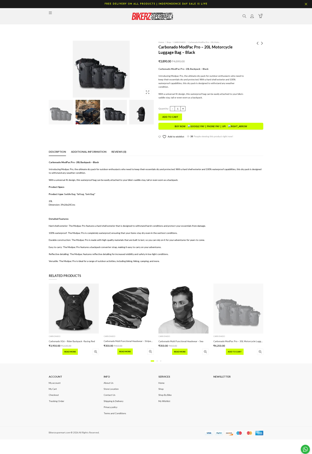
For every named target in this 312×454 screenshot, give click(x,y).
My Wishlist (164, 401)
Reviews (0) (118, 151)
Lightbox (147, 92)
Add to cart (170, 116)
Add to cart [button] (235, 351)
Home (161, 42)
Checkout (54, 395)
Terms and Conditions (115, 413)
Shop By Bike (165, 395)
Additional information (88, 151)
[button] (152, 361)
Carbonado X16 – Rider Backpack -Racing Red (72, 341)
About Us (108, 382)
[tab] (57, 152)
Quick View (96, 352)
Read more (70, 351)
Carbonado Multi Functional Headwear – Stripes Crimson (132, 341)
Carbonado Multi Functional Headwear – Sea (180, 341)
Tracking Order (56, 401)
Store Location (111, 388)
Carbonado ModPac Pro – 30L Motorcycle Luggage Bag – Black (245, 341)
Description (57, 151)
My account (55, 382)
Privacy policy (110, 407)
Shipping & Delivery (113, 401)
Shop (169, 42)
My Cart (53, 388)
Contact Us (109, 395)
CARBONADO (179, 42)
